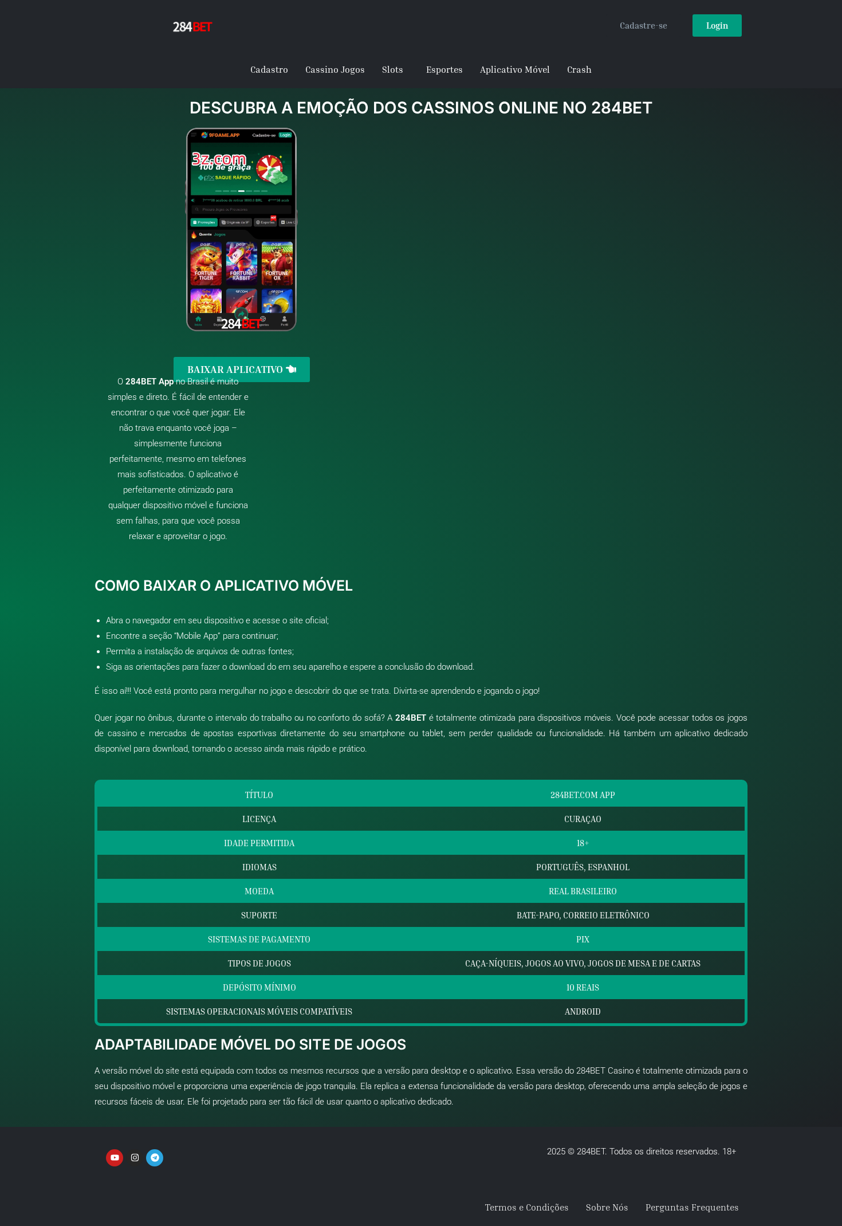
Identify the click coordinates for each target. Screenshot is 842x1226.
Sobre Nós (607, 1207)
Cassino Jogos (335, 69)
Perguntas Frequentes (692, 1207)
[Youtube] (114, 1157)
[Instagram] (134, 1157)
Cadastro (269, 69)
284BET (140, 381)
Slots (392, 69)
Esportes (444, 69)
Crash (579, 69)
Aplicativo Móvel (515, 69)
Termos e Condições (527, 1207)
